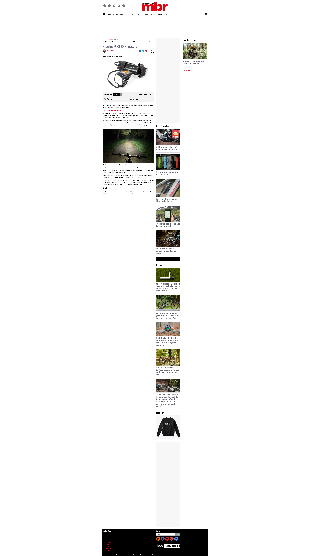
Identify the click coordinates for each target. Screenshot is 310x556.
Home (104, 39)
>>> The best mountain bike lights (112, 110)
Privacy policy (175, 554)
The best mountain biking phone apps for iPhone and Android (168, 224)
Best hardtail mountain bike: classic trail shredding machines (194, 62)
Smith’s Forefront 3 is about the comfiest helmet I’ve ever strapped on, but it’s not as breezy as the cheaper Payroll (167, 341)
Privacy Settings (181, 554)
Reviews (110, 39)
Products (115, 39)
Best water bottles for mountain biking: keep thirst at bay (166, 200)
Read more (168, 259)
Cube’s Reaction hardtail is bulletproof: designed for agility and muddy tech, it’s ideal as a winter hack (168, 371)
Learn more (131, 44)
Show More (188, 70)
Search (178, 534)
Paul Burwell (110, 50)
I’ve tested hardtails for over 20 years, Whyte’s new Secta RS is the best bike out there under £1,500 (167, 315)
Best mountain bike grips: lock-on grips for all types (167, 173)
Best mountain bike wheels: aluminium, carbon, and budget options (166, 250)
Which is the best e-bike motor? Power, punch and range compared (167, 148)
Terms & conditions (167, 554)
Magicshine (124, 99)
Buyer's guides (162, 126)
